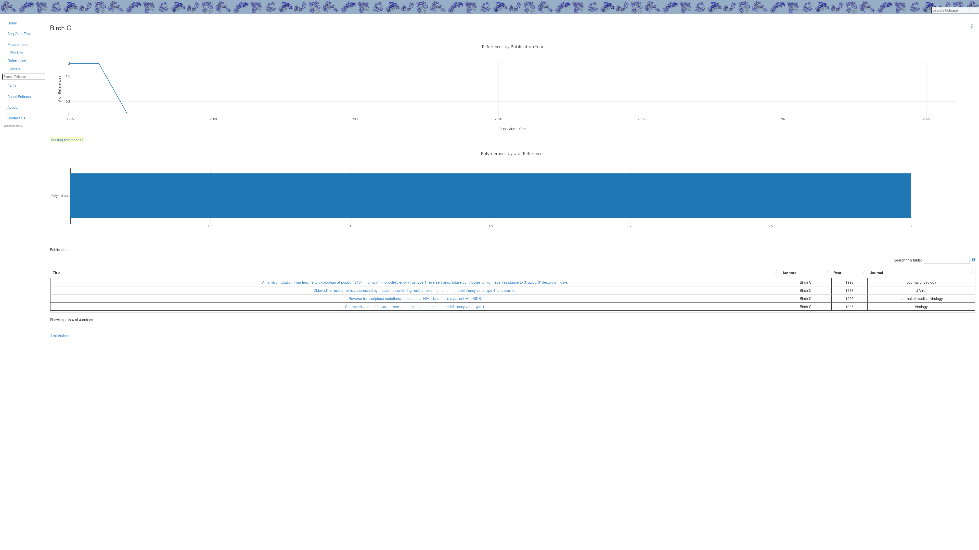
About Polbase (19, 96)
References (16, 60)
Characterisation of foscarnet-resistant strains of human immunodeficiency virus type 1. (415, 306)
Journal (876, 272)
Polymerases (17, 44)
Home (12, 22)
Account (13, 107)
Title (56, 272)
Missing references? (67, 139)
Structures (16, 52)
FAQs (11, 85)
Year (837, 272)
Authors (789, 272)
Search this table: (908, 259)
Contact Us (16, 117)
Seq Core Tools (19, 33)
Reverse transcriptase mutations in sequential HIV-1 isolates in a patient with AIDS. (415, 298)
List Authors (60, 335)
